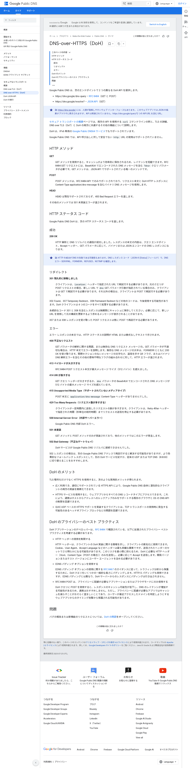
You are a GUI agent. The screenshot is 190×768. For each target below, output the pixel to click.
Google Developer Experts (55, 714)
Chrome (139, 709)
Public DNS (29, 4)
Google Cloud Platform (128, 749)
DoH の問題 (110, 616)
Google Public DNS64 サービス (89, 131)
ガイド (18, 10)
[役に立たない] (168, 36)
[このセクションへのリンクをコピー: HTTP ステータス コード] (92, 214)
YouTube (94, 728)
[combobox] (136, 3)
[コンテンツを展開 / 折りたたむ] (69, 52)
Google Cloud (142, 728)
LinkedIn (93, 718)
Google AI (149, 749)
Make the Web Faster (82, 36)
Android (139, 704)
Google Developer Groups (55, 709)
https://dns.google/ (67, 110)
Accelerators (49, 718)
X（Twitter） (96, 723)
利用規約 (47, 762)
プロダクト (64, 36)
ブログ (93, 704)
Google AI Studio (143, 718)
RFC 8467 (108, 569)
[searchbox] (20, 20)
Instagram (94, 714)
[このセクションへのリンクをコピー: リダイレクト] (70, 272)
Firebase (140, 714)
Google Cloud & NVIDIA (53, 723)
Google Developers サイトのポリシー (105, 645)
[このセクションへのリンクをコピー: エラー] (61, 329)
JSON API (92, 101)
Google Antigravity (144, 723)
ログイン (182, 3)
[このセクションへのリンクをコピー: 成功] (58, 230)
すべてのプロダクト (169, 749)
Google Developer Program (56, 704)
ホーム (7, 10)
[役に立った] (163, 36)
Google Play (141, 733)
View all (139, 737)
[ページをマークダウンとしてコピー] (119, 43)
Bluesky (93, 709)
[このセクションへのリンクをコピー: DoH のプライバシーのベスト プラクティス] (122, 522)
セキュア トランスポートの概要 (66, 121)
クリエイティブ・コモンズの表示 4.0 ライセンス (107, 642)
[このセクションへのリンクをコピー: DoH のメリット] (78, 472)
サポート (31, 10)
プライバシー (61, 762)
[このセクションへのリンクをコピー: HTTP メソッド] (76, 149)
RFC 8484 (94, 96)
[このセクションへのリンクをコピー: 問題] (59, 609)
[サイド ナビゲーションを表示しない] (36, 763)
